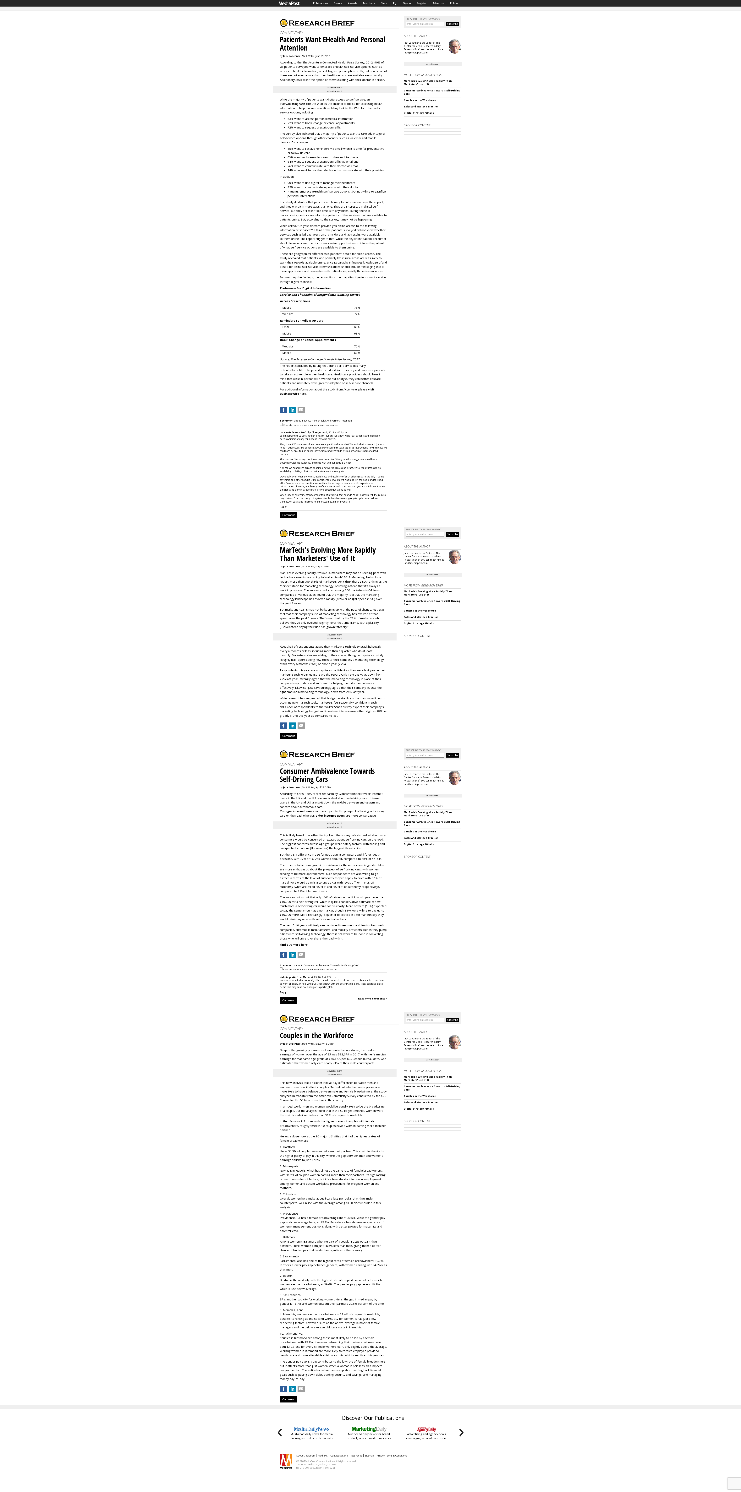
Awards (352, 3)
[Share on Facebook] (283, 410)
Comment (288, 515)
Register (422, 3)
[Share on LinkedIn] (292, 410)
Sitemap (369, 1455)
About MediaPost (305, 1455)
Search (394, 3)
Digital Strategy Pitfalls (419, 113)
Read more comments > (372, 998)
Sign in (407, 3)
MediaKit (322, 1455)
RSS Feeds (356, 1455)
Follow (454, 3)
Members (369, 3)
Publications (320, 3)
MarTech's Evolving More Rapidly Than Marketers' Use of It (428, 82)
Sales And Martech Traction (421, 106)
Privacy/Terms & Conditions (392, 1455)
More (384, 3)
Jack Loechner (291, 56)
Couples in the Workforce (420, 100)
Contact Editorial (339, 1455)
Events (338, 3)
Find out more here (294, 944)
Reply (283, 507)
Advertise (438, 3)
